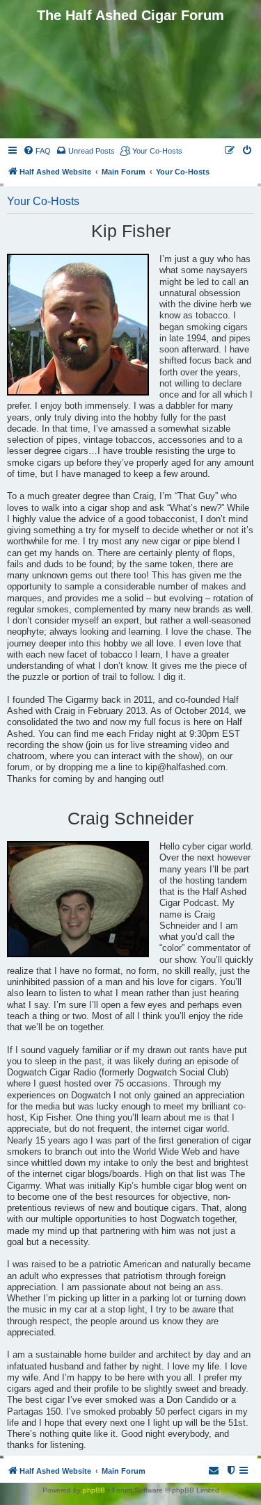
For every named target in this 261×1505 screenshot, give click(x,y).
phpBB (94, 1490)
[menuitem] (37, 151)
